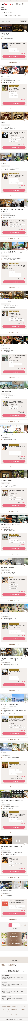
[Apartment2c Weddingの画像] (14, 561)
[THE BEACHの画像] (14, 747)
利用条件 (14, 1006)
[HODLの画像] (14, 340)
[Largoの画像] (14, 116)
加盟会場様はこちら (15, 1009)
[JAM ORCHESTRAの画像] (14, 885)
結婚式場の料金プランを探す (7, 965)
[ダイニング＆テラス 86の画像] (14, 429)
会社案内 (4, 1006)
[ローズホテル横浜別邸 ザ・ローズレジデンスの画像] (14, 246)
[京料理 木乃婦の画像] (14, 28)
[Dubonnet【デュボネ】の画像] (14, 474)
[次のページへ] (21, 925)
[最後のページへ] (25, 925)
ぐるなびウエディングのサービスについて (13, 1011)
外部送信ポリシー (6, 1009)
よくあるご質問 (14, 1014)
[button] (14, 50)
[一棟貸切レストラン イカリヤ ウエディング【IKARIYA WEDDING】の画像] (14, 652)
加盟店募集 (23, 1009)
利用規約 (9, 1006)
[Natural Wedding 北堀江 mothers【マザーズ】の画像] (14, 794)
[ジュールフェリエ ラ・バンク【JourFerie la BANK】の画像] (14, 203)
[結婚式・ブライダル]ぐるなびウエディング (9, 964)
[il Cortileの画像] (14, 157)
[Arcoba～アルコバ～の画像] (14, 608)
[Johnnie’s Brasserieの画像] (14, 385)
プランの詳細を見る (14, 56)
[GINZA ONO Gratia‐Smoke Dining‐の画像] (14, 519)
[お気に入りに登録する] (25, 31)
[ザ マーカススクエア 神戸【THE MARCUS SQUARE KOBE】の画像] (14, 698)
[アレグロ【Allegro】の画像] (14, 295)
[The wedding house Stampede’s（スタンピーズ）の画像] (14, 840)
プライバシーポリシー (21, 1006)
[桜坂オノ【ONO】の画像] (14, 70)
